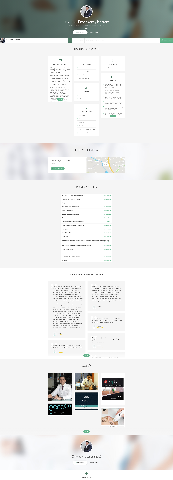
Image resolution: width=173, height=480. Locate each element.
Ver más (60, 99)
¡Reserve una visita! (168, 40)
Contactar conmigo (94, 32)
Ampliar (105, 164)
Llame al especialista (58, 168)
